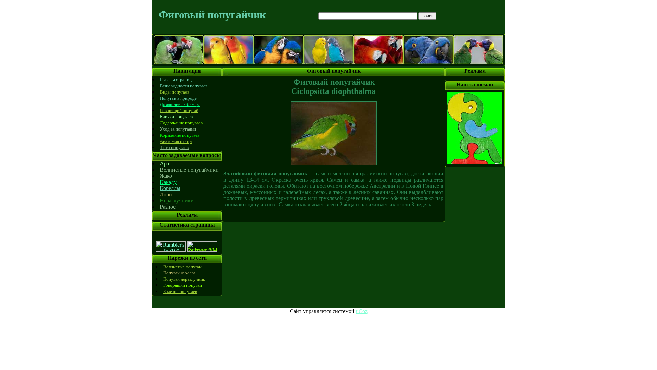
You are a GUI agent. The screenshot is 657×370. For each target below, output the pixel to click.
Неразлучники (177, 201)
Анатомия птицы (176, 141)
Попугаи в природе (178, 98)
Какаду (168, 182)
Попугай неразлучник (184, 279)
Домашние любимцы (180, 104)
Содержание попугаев (181, 122)
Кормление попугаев (179, 135)
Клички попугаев (176, 116)
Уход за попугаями (178, 129)
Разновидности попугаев (183, 85)
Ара (164, 163)
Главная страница (177, 79)
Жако (166, 176)
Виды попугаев (174, 92)
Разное (168, 207)
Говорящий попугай (179, 110)
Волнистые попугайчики (189, 170)
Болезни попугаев (180, 291)
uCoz (362, 311)
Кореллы (170, 188)
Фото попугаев (174, 147)
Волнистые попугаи (182, 266)
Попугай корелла (179, 272)
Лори (166, 194)
